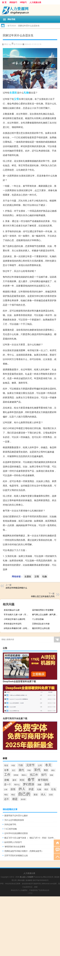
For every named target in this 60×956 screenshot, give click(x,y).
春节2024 (12, 25)
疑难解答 (29, 880)
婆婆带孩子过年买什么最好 (16, 815)
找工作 (34, 774)
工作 (7, 774)
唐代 (21, 770)
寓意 (46, 770)
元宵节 (30, 765)
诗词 (51, 794)
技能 (51, 775)
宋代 (37, 769)
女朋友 (13, 92)
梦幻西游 (28, 784)
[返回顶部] (57, 856)
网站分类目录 (48, 877)
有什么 (17, 784)
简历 (46, 789)
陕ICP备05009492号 (41, 880)
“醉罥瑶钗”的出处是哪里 (14, 846)
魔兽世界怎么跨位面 (41, 628)
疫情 (13, 789)
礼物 (26, 92)
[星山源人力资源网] (30, 10)
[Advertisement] (30, 926)
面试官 (23, 799)
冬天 (48, 765)
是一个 (7, 784)
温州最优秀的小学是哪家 (43, 609)
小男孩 (30, 893)
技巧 (44, 774)
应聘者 (16, 775)
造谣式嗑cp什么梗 (12, 609)
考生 (6, 794)
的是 (31, 789)
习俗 (20, 765)
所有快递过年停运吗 (12, 623)
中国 (13, 765)
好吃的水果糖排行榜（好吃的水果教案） (17, 628)
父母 (16, 99)
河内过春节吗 (10, 824)
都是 (15, 799)
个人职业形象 (38, 619)
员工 (13, 770)
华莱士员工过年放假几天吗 (42, 596)
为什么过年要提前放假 (14, 819)
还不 (6, 799)
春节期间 (43, 779)
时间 (22, 779)
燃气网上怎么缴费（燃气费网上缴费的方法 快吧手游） (45, 614)
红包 (53, 789)
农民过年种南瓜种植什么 (16, 587)
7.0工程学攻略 (10, 828)
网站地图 (21, 880)
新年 (14, 779)
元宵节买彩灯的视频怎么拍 (16, 855)
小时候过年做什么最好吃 (14, 619)
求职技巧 (13, 2)
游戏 (47, 784)
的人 (22, 788)
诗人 (43, 794)
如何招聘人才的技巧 (13, 842)
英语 (36, 794)
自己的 (24, 793)
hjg (10, 44)
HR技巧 (23, 2)
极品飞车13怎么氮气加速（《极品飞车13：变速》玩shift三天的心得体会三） (30, 837)
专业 (6, 765)
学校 (29, 770)
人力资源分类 (35, 2)
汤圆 (39, 784)
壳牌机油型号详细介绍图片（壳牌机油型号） (23, 851)
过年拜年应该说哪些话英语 (16, 833)
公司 (40, 765)
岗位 (53, 770)
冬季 (6, 770)
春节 (31, 779)
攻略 (6, 779)
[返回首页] (57, 843)
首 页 (4, 2)
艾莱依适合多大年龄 (41, 623)
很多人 (24, 775)
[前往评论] (57, 849)
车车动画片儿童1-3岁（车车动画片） (17, 614)
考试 (13, 794)
